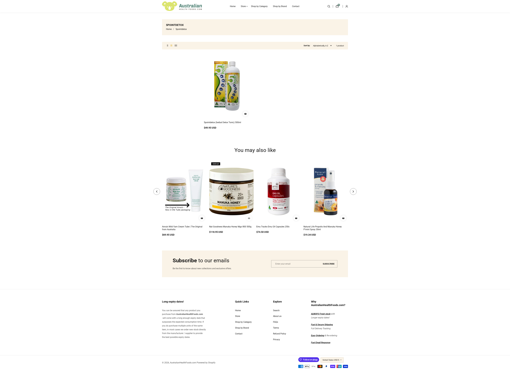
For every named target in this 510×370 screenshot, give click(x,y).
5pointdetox (181, 29)
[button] (243, 6)
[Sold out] (249, 218)
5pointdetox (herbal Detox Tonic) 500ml (222, 122)
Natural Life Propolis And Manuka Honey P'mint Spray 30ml (322, 228)
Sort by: (307, 45)
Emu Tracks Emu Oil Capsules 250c (273, 226)
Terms (276, 328)
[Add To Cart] (245, 113)
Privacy (276, 339)
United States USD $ (331, 360)
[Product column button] (167, 45)
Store (237, 316)
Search (276, 310)
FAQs (275, 322)
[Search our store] (330, 6)
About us (277, 316)
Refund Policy (279, 333)
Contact (295, 6)
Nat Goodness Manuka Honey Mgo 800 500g (230, 226)
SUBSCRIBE (329, 264)
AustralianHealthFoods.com (189, 314)
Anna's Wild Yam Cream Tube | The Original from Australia (182, 228)
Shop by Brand (280, 6)
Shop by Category (259, 6)
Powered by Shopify (206, 363)
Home (232, 6)
